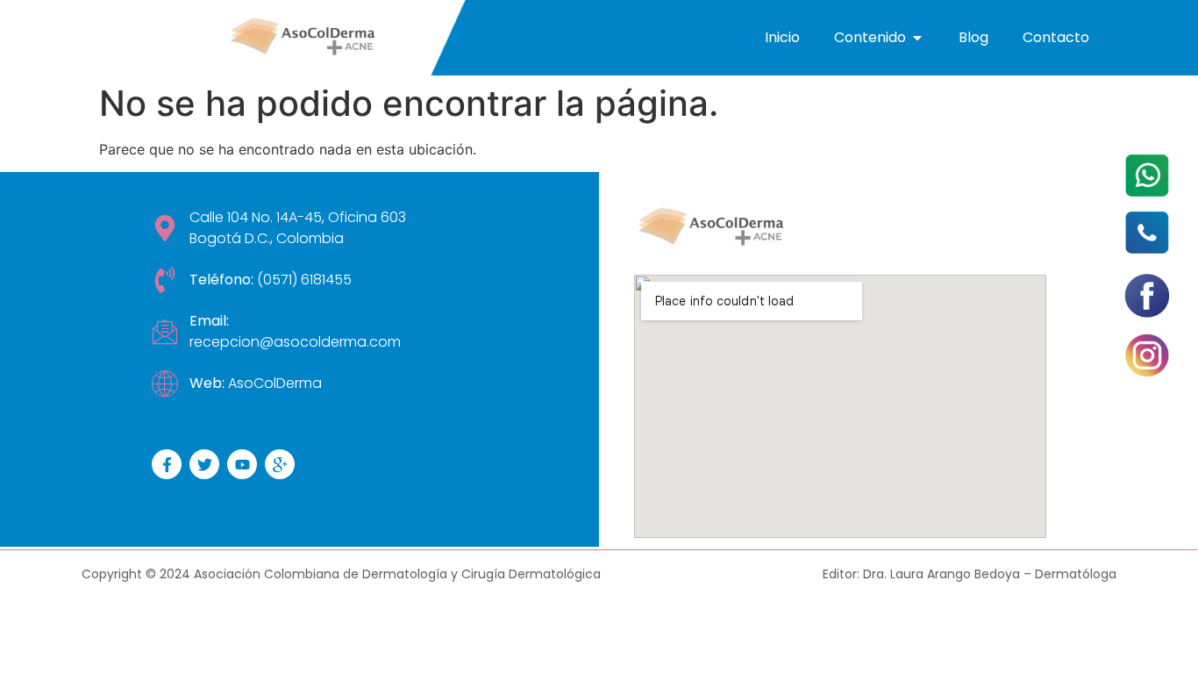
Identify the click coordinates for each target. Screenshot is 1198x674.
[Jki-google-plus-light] (280, 464)
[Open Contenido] (917, 37)
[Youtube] (242, 464)
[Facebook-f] (167, 464)
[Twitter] (204, 464)
